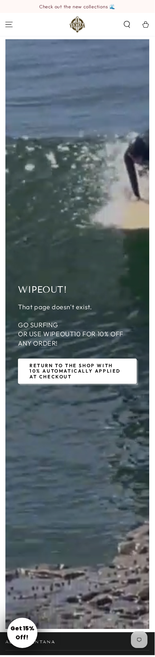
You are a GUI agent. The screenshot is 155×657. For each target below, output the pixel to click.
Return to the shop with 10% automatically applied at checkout (75, 371)
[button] (127, 24)
